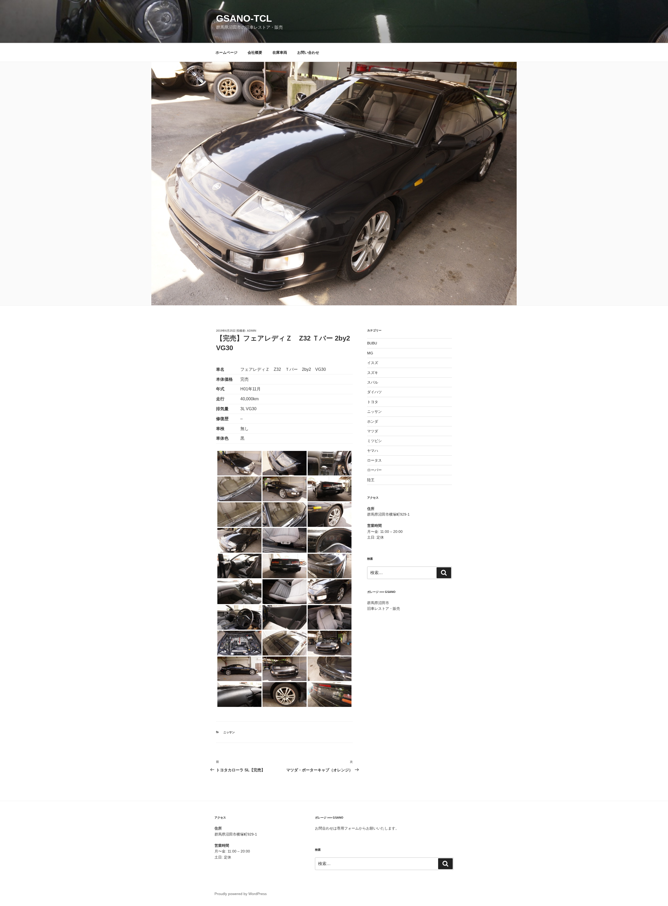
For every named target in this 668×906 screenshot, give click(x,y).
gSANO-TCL (244, 18)
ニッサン (229, 732)
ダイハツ (374, 392)
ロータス (374, 460)
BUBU (372, 343)
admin (251, 330)
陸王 (370, 480)
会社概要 (255, 52)
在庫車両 (279, 52)
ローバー (374, 470)
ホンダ (372, 421)
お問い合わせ (308, 52)
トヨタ (372, 402)
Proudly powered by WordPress (240, 894)
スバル (372, 382)
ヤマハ (372, 451)
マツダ (372, 431)
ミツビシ (374, 441)
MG (370, 353)
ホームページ (226, 52)
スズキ (372, 373)
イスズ (372, 363)
